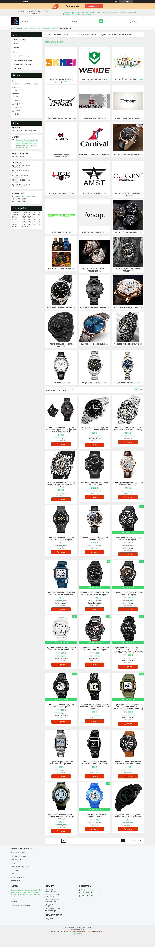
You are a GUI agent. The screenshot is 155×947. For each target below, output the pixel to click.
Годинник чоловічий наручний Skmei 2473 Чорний (61, 706)
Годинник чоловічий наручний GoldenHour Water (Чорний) (61, 539)
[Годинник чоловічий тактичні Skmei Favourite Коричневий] (128, 744)
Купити (62, 444)
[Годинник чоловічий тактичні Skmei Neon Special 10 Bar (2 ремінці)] (61, 796)
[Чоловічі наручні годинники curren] (128, 176)
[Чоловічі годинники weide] (94, 62)
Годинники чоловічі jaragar (60, 118)
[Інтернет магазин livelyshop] (15, 21)
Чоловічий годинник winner (126, 79)
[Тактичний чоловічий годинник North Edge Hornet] (94, 465)
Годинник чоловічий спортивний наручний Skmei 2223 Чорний (94, 649)
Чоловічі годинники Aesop (93, 232)
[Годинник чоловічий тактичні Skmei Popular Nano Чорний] (94, 744)
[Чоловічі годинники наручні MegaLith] (128, 252)
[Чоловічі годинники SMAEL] (128, 215)
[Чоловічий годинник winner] (128, 62)
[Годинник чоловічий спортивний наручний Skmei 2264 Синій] (61, 574)
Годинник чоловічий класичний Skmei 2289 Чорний (128, 594)
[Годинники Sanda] (61, 215)
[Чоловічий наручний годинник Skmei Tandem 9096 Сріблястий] (94, 409)
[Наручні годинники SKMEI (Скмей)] (61, 62)
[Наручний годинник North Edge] (61, 327)
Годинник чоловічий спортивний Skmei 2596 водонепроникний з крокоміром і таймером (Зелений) (128, 707)
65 (135, 841)
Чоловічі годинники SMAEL (126, 232)
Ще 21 (16, 114)
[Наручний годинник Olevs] (94, 327)
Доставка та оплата (89, 35)
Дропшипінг (17, 68)
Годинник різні (35, 28)
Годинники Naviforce (93, 118)
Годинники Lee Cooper (92, 383)
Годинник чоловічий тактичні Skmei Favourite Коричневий (128, 763)
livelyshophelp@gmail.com (25, 196)
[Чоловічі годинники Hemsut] (128, 101)
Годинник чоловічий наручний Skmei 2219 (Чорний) (128, 539)
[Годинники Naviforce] (94, 101)
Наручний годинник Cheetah (93, 307)
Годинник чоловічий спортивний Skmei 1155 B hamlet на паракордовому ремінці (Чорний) (128, 650)
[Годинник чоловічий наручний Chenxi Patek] (94, 519)
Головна (46, 35)
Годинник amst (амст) (93, 193)
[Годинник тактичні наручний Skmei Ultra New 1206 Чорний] (128, 796)
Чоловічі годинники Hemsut (126, 118)
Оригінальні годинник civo (60, 269)
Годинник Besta (59, 383)
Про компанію (16, 859)
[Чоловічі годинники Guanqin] (128, 137)
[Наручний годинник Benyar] (61, 290)
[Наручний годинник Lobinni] (128, 290)
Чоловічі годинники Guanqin (127, 154)
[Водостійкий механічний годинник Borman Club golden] (128, 465)
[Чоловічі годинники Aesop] (94, 215)
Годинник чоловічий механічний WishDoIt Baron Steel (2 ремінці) (128, 429)
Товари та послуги (21, 28)
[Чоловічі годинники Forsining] (61, 137)
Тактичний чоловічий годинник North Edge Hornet (94, 484)
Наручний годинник (49, 28)
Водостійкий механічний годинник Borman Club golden (128, 484)
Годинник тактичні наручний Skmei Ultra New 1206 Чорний (128, 816)
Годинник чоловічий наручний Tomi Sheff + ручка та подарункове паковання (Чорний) (61, 430)
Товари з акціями (125, 35)
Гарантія (14, 874)
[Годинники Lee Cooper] (94, 366)
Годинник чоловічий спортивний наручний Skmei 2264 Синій (61, 594)
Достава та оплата (18, 852)
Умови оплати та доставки (22, 60)
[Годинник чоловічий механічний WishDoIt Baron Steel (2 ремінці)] (128, 409)
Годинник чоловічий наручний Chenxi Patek (94, 539)
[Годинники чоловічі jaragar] (61, 101)
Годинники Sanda (59, 232)
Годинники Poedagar (126, 383)
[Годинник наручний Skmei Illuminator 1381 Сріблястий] (61, 744)
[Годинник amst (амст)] (94, 176)
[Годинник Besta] (61, 366)
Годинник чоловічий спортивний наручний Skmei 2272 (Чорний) (94, 594)
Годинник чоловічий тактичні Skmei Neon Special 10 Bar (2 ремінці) (61, 817)
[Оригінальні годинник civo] (61, 252)
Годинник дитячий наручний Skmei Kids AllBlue (94, 816)
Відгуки (103, 35)
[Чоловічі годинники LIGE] (61, 176)
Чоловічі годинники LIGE (60, 193)
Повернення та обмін (21, 56)
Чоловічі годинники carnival (92, 154)
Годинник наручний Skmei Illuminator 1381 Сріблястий (61, 763)
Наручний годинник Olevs (93, 344)
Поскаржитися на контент (77, 931)
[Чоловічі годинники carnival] (94, 137)
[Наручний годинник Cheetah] (94, 290)
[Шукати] (101, 21)
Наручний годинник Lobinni (126, 307)
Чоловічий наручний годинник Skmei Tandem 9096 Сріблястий (94, 429)
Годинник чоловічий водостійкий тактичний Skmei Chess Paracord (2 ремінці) (94, 707)
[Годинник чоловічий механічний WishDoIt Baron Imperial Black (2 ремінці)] (61, 465)
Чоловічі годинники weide (93, 79)
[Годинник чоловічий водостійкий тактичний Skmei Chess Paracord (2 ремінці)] (94, 687)
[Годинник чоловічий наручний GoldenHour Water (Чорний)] (61, 519)
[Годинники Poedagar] (128, 366)
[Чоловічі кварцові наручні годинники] (94, 252)
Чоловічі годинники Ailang (126, 344)
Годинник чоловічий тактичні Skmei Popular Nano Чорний (94, 763)
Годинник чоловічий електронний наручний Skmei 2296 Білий (61, 649)
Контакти (75, 35)
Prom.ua (88, 927)
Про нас (16, 48)
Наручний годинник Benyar (59, 307)
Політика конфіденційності (22, 64)
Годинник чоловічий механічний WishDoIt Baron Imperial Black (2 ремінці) (61, 485)
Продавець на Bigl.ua (77, 929)
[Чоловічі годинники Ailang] (128, 327)
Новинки (112, 35)
